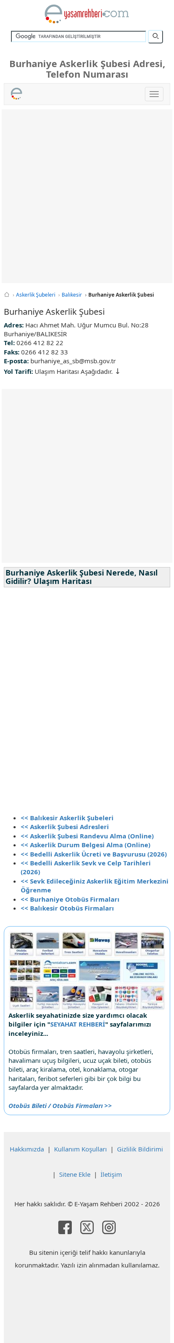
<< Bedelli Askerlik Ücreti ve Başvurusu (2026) (94, 854)
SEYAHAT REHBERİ (77, 1024)
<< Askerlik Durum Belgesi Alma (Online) (85, 844)
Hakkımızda (27, 1149)
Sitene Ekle (74, 1174)
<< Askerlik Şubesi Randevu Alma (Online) (87, 836)
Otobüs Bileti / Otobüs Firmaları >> (60, 1105)
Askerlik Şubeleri (35, 294)
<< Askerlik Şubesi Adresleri (65, 826)
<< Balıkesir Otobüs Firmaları (67, 908)
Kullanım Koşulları (80, 1149)
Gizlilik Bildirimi (140, 1149)
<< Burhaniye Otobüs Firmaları (70, 899)
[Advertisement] (87, 196)
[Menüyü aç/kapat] (154, 94)
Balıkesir (72, 294)
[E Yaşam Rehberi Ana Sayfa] (87, 14)
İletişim (111, 1174)
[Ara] (155, 36)
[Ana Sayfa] (7, 294)
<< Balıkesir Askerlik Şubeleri (67, 817)
